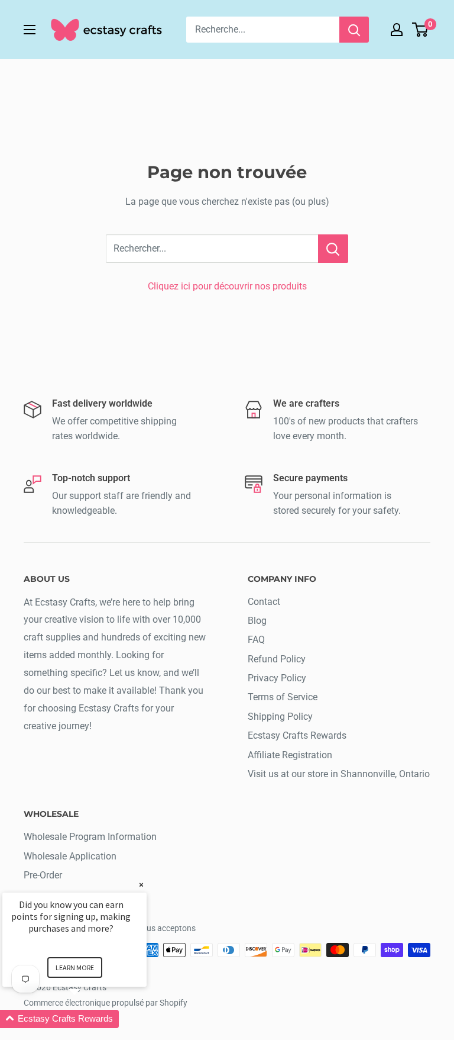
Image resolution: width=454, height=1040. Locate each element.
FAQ (256, 639)
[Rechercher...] (333, 248)
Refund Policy (277, 659)
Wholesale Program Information (90, 836)
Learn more (75, 967)
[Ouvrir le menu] (29, 29)
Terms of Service (282, 697)
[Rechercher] (354, 30)
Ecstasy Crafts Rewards (297, 735)
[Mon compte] (397, 29)
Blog (257, 620)
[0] (420, 29)
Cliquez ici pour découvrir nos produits (227, 286)
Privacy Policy (277, 678)
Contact (264, 601)
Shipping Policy (280, 716)
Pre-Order (43, 875)
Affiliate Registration (290, 755)
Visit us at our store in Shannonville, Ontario (339, 774)
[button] (88, 1019)
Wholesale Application (70, 856)
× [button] (141, 884)
